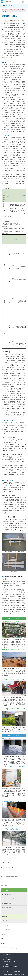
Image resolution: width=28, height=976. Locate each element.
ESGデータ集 (4, 938)
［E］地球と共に (4, 890)
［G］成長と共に (5, 934)
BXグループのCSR (8, 9)
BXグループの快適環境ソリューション (9, 876)
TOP (3, 9)
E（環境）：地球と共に (17, 9)
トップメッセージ (5, 862)
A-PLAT (2, 943)
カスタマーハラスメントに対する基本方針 (12, 971)
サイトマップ (7, 954)
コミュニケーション (5, 871)
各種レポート (4, 885)
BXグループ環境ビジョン (7, 894)
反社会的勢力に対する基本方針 (10, 966)
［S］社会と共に (4, 925)
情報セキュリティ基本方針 (9, 961)
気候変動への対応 (5, 916)
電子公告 (6, 964)
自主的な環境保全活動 (6, 907)
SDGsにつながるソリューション (8, 881)
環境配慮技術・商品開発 (7, 903)
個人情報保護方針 (8, 959)
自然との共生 (5, 920)
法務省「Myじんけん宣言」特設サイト (9, 948)
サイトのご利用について (9, 957)
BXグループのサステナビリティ (8, 867)
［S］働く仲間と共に (5, 929)
